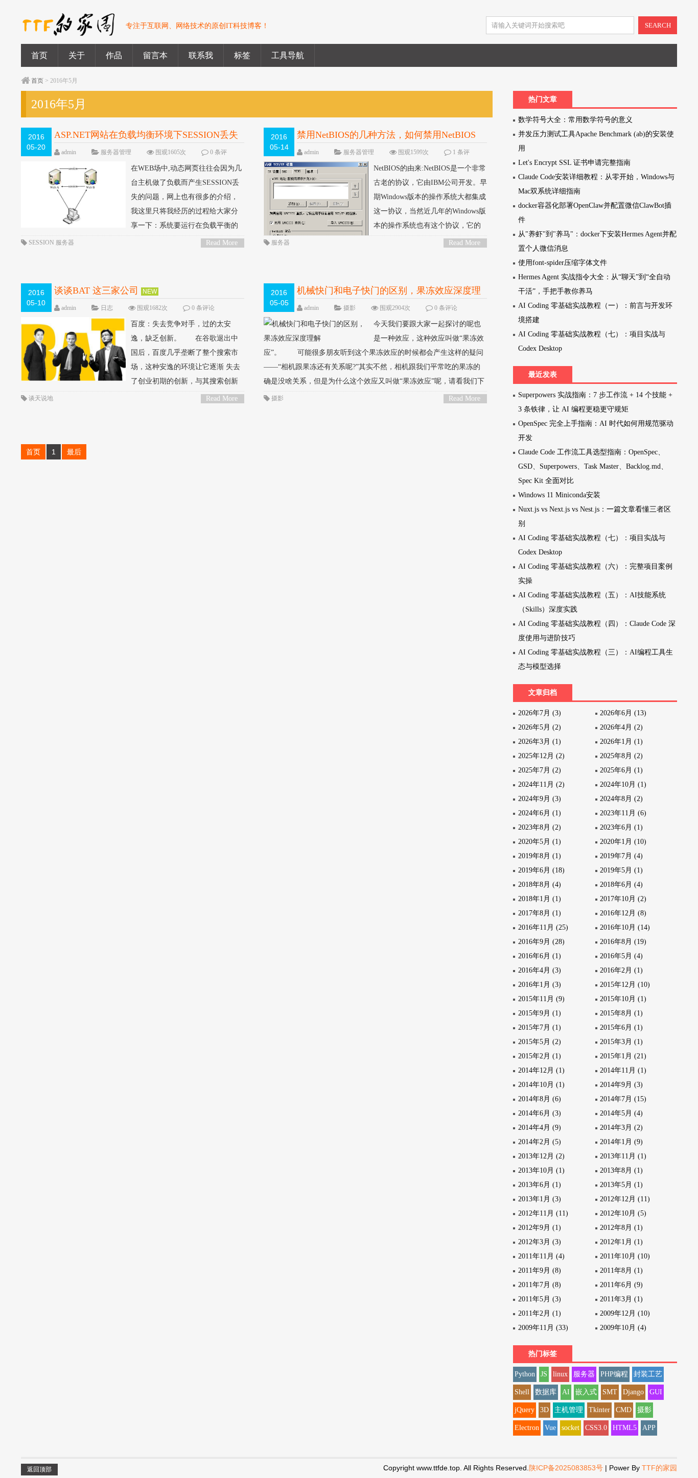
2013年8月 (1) (621, 1170)
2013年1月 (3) (539, 1199)
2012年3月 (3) (539, 1242)
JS (544, 1374)
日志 (107, 307)
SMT (609, 1392)
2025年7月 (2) (539, 770)
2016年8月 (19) (623, 942)
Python (525, 1374)
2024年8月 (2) (621, 799)
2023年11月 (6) (623, 813)
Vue (550, 1428)
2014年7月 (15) (623, 1099)
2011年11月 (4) (541, 1256)
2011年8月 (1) (621, 1270)
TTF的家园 (659, 1468)
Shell (522, 1392)
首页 (39, 55)
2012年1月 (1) (621, 1242)
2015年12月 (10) (625, 984)
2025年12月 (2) (541, 756)
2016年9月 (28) (541, 942)
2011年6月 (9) (621, 1285)
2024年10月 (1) (623, 784)
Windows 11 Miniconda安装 (559, 495)
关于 (76, 55)
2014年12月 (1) (541, 1070)
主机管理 (568, 1410)
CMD (624, 1410)
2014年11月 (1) (623, 1070)
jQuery (524, 1410)
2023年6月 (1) (621, 827)
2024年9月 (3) (539, 799)
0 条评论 (203, 307)
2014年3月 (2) (621, 1127)
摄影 (349, 307)
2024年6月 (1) (539, 813)
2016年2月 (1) (621, 970)
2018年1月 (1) (539, 899)
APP (649, 1428)
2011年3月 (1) (621, 1299)
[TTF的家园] (68, 30)
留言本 (155, 55)
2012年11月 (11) (543, 1213)
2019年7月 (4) (621, 856)
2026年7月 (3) (539, 713)
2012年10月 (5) (623, 1213)
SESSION (41, 242)
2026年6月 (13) (623, 713)
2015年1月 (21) (623, 1056)
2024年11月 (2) (541, 784)
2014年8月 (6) (539, 1099)
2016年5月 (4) (621, 956)
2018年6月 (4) (621, 884)
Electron (527, 1428)
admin (68, 152)
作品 (114, 55)
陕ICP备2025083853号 (566, 1468)
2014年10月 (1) (541, 1084)
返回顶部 (39, 1469)
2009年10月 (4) (623, 1327)
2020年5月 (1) (539, 841)
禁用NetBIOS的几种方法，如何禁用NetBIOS (386, 135)
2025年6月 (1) (621, 770)
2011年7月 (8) (539, 1285)
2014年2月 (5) (539, 1142)
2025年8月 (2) (621, 756)
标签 (242, 55)
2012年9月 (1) (539, 1227)
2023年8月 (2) (539, 827)
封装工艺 (648, 1374)
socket (570, 1428)
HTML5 (625, 1428)
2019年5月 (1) (621, 870)
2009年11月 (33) (543, 1327)
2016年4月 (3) (539, 970)
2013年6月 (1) (539, 1185)
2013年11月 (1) (623, 1156)
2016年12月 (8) (623, 913)
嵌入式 (586, 1392)
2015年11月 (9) (541, 999)
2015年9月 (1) (539, 1013)
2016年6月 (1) (539, 956)
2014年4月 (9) (539, 1127)
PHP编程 (614, 1374)
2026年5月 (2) (539, 727)
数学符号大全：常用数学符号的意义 (575, 120)
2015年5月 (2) (539, 1042)
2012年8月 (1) (621, 1227)
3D (544, 1410)
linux (560, 1374)
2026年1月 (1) (621, 741)
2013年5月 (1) (621, 1185)
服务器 (65, 242)
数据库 (545, 1392)
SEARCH (658, 25)
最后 (74, 452)
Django (633, 1392)
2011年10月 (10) (625, 1256)
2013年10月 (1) (541, 1170)
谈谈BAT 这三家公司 (96, 290)
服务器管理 (116, 152)
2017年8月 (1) (539, 913)
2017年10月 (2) (623, 899)
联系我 (201, 55)
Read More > (222, 243)
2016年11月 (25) (543, 927)
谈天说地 (41, 398)
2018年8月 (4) (539, 884)
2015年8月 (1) (621, 1013)
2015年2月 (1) (539, 1056)
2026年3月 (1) (539, 741)
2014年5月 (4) (621, 1113)
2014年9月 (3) (621, 1084)
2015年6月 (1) (621, 1027)
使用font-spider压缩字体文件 (562, 262)
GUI (655, 1392)
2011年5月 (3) (539, 1299)
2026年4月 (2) (621, 727)
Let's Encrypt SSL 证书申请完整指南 (574, 162)
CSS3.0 (596, 1428)
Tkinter (599, 1410)
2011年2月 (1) (539, 1313)
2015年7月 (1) (539, 1027)
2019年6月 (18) (541, 870)
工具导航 (287, 55)
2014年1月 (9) (621, 1142)
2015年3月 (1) (621, 1042)
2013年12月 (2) (541, 1156)
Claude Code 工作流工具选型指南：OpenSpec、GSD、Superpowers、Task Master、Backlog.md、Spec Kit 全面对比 (593, 466)
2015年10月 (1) (623, 999)
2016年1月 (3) (539, 984)
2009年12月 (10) (625, 1313)
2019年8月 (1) (539, 856)
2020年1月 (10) (623, 841)
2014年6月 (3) (539, 1113)
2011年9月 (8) (539, 1270)
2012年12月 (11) (625, 1199)
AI (566, 1392)
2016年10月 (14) (625, 927)
